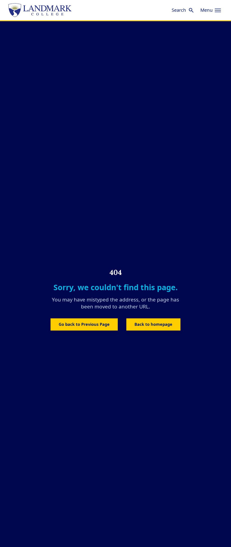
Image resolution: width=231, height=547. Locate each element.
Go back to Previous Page (84, 324)
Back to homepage (153, 324)
